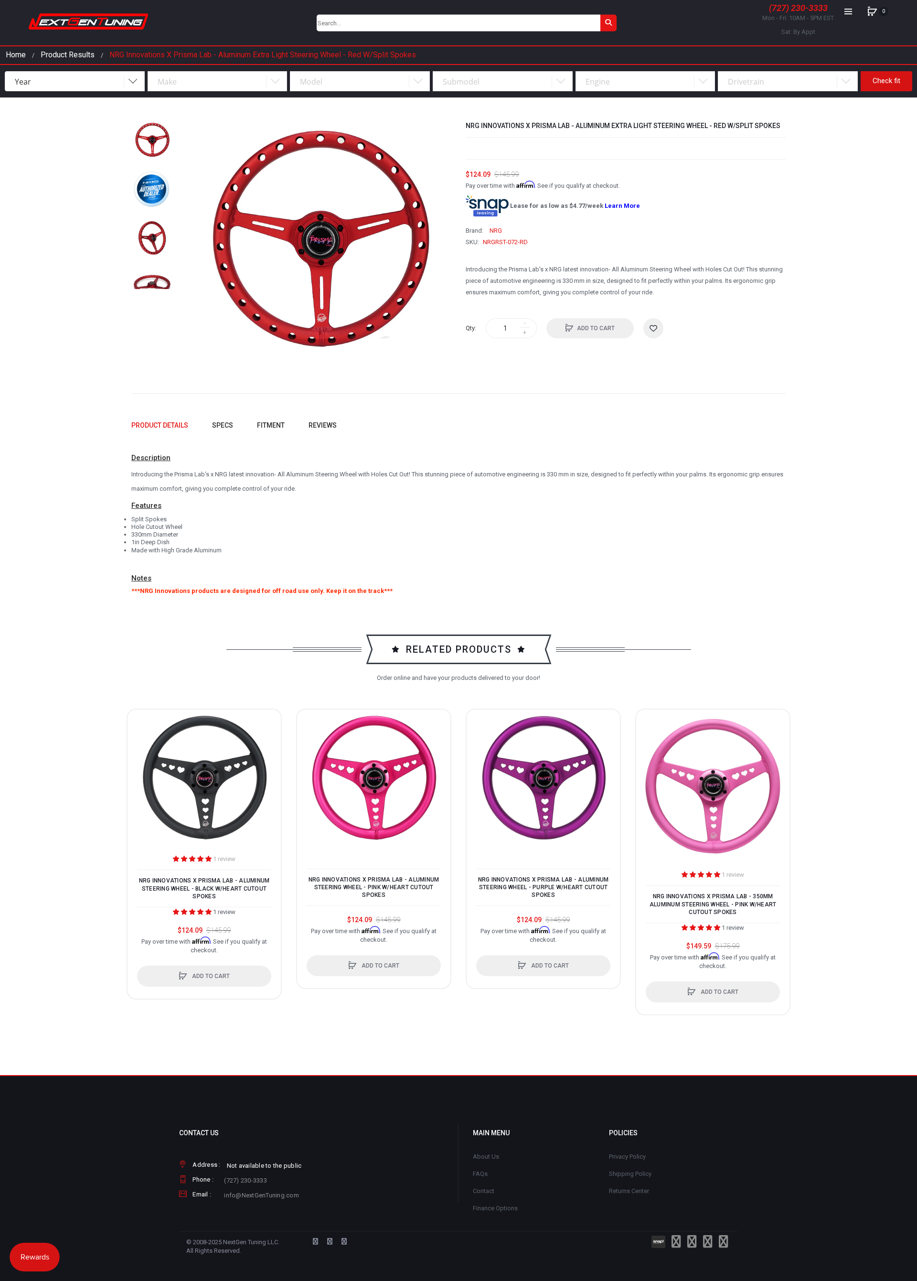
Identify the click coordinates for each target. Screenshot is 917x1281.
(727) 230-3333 (798, 8)
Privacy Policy (627, 1156)
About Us (486, 1156)
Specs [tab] (222, 425)
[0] (872, 11)
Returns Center (629, 1191)
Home (16, 54)
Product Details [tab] (159, 425)
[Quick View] (139, 758)
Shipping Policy (630, 1173)
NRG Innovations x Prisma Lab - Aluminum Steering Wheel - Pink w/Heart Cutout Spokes (374, 887)
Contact (483, 1191)
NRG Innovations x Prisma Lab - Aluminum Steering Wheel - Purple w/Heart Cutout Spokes (543, 887)
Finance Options (495, 1208)
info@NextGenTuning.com (261, 1195)
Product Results (68, 54)
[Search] (608, 22)
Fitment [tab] (271, 425)
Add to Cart (596, 328)
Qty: (471, 328)
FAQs (480, 1173)
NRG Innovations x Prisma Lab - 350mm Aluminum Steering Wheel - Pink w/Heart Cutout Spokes (713, 904)
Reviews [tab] (323, 425)
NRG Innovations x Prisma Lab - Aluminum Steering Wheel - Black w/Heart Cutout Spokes (204, 888)
